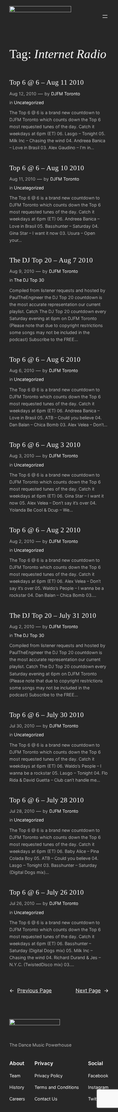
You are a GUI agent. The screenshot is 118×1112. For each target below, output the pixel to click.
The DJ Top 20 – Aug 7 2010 (51, 260)
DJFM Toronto (65, 93)
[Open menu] (105, 16)
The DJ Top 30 (29, 280)
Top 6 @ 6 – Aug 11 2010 (46, 82)
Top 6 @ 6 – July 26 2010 (46, 892)
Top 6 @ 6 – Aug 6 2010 (44, 359)
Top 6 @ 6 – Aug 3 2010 (44, 445)
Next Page (92, 990)
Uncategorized (29, 102)
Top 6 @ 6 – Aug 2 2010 (44, 530)
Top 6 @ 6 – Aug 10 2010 (46, 168)
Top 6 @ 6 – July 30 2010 (46, 715)
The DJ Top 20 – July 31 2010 (52, 615)
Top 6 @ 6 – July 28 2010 (46, 800)
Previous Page (30, 990)
